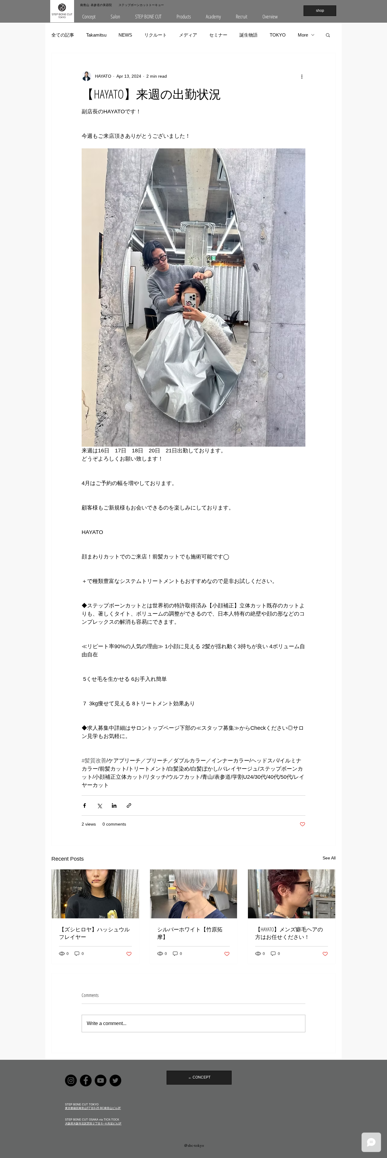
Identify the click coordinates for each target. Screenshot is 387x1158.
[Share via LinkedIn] (114, 805)
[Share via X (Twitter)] (99, 805)
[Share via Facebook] (84, 805)
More (303, 34)
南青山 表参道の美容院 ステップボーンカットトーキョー (122, 5)
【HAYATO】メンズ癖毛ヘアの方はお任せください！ (289, 933)
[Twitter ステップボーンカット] (115, 1080)
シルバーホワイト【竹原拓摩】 (190, 933)
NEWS (125, 34)
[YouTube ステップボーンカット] (100, 1080)
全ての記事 (62, 34)
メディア (188, 34)
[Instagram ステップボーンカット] (71, 1080)
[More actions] (301, 76)
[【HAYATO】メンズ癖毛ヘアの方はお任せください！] (291, 893)
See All (329, 858)
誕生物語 (248, 34)
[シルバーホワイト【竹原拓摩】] (193, 893)
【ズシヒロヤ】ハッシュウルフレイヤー (94, 933)
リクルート (155, 34)
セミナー (218, 34)
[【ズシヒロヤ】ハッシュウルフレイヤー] (95, 893)
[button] (115, 16)
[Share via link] (129, 805)
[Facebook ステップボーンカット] (86, 1080)
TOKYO (278, 34)
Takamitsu (96, 34)
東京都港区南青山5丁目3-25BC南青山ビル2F (93, 1108)
